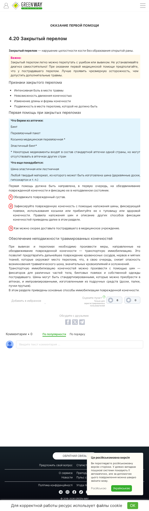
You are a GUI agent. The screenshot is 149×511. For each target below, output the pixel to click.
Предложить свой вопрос (56, 465)
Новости (67, 477)
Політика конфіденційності (55, 485)
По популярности (54, 334)
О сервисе (66, 472)
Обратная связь (75, 455)
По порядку (77, 334)
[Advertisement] (74, 407)
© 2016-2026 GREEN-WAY (75, 498)
